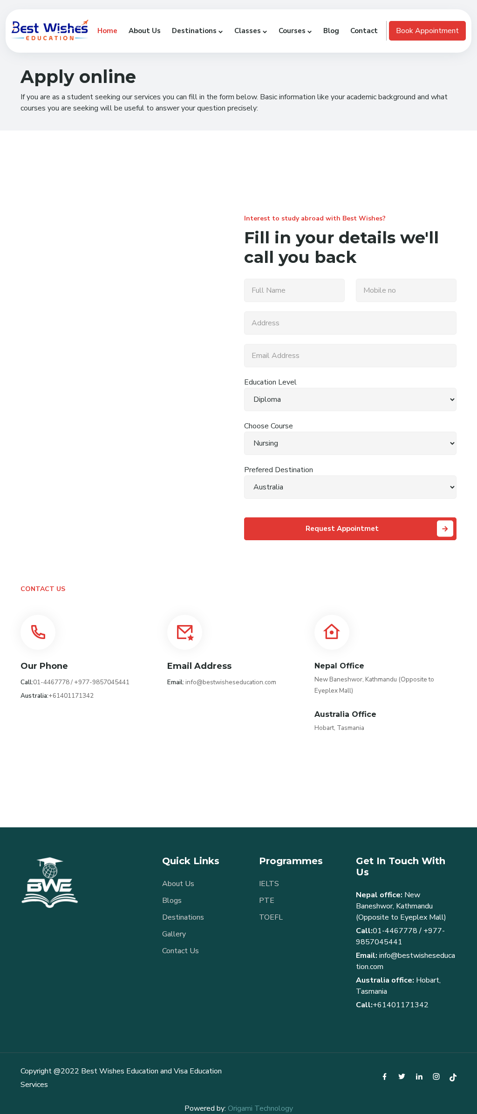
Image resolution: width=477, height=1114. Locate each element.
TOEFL (271, 917)
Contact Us (180, 951)
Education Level (270, 382)
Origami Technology (260, 1108)
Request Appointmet (342, 528)
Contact (364, 30)
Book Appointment (427, 31)
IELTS (269, 884)
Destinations (183, 917)
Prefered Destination (278, 470)
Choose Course (268, 426)
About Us (145, 30)
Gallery (174, 934)
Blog (331, 30)
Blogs (172, 900)
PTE (266, 900)
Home (107, 30)
